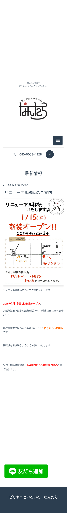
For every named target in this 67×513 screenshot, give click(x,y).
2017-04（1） (33, 333)
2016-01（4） (33, 451)
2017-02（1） (33, 350)
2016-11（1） (33, 375)
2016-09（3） (33, 392)
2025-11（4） (33, 33)
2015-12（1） (33, 459)
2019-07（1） (33, 240)
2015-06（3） (33, 493)
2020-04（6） (33, 198)
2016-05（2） (33, 417)
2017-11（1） (33, 308)
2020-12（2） (33, 165)
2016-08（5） (33, 400)
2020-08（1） (33, 173)
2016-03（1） (33, 434)
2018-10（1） (33, 274)
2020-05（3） (33, 190)
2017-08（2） (33, 325)
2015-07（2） (33, 485)
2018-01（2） (33, 299)
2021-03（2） (33, 67)
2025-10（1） (33, 41)
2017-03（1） (33, 342)
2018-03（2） (33, 291)
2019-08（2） (33, 232)
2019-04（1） (33, 257)
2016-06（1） (33, 409)
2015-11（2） (33, 468)
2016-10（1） (33, 384)
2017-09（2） (33, 316)
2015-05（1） (33, 502)
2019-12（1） (33, 215)
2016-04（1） (33, 426)
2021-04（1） (33, 58)
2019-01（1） (33, 266)
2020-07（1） (33, 181)
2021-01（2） (33, 75)
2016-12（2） (33, 367)
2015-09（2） (33, 476)
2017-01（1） (33, 358)
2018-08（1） (33, 283)
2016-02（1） (33, 443)
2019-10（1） (33, 224)
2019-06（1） (33, 249)
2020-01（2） (33, 207)
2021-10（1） (33, 50)
